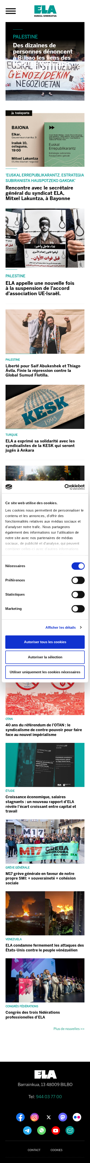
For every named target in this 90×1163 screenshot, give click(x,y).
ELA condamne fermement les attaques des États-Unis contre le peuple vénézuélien (45, 947)
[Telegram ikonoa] (28, 1130)
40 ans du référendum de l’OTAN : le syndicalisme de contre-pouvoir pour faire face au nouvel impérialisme (44, 730)
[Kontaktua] (70, 1130)
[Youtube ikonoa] (56, 1130)
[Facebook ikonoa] (21, 1116)
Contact (34, 1150)
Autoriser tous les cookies (45, 642)
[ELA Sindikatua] (51, 11)
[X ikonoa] (49, 1116)
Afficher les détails (60, 627)
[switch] (78, 580)
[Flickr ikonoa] (77, 1116)
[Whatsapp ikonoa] (42, 1130)
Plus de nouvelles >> (69, 1029)
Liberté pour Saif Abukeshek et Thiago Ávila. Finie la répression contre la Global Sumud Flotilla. (43, 370)
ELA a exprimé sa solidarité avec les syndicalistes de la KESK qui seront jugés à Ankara (40, 446)
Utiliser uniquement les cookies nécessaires (45, 672)
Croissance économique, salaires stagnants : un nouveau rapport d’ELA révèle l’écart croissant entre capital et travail (41, 804)
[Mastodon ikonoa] (63, 1116)
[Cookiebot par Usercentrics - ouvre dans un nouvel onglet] (65, 487)
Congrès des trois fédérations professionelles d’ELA (33, 1014)
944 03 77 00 (49, 1096)
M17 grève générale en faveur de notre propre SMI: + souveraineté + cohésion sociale (41, 879)
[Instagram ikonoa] (35, 1116)
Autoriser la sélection (45, 657)
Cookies (57, 1150)
